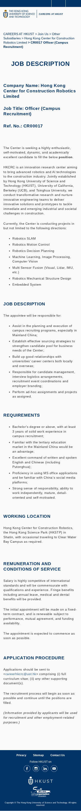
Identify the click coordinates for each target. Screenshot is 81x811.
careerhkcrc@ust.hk (20, 674)
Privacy (21, 755)
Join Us (43, 34)
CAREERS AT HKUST (51, 14)
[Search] (74, 3)
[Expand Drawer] (58, 3)
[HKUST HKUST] (19, 14)
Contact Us (57, 755)
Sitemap (38, 755)
